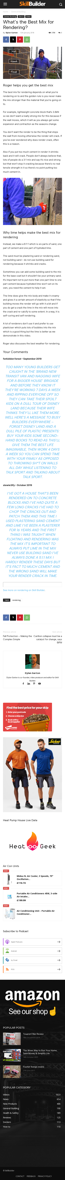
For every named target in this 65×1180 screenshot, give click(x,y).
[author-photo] (32, 668)
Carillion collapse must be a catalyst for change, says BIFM (48, 639)
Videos (28, 16)
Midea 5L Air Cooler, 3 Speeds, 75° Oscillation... (35, 878)
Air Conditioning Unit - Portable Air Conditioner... (36, 912)
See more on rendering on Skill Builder (24, 590)
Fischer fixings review (33, 1067)
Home (5, 11)
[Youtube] (40, 684)
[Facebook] (6, 39)
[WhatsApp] (27, 39)
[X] (13, 39)
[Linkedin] (30, 684)
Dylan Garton (12, 32)
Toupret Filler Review (33, 1034)
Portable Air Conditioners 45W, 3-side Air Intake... (37, 895)
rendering (16, 600)
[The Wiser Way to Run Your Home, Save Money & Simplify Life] (12, 1055)
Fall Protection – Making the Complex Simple (17, 638)
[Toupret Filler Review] (12, 1039)
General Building (18, 11)
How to (21, 16)
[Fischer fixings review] (12, 1071)
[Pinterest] (20, 39)
